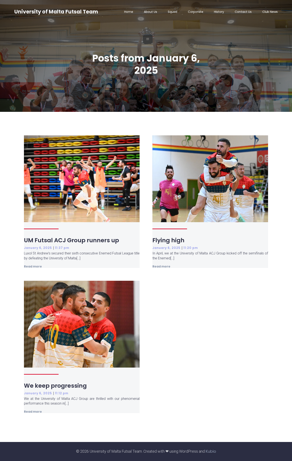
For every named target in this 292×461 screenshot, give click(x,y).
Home (128, 12)
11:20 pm (190, 248)
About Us (150, 12)
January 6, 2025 (38, 248)
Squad (172, 12)
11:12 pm (61, 393)
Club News (270, 12)
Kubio (211, 451)
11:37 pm (62, 248)
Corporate (195, 12)
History (219, 12)
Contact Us (243, 12)
